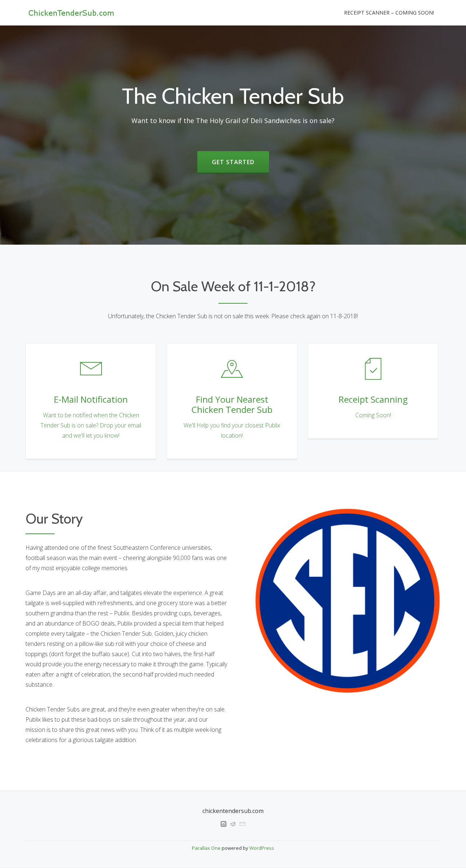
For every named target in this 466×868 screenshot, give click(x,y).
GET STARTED (233, 162)
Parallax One (207, 848)
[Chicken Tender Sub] (72, 12)
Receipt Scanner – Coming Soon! (389, 12)
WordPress (261, 848)
